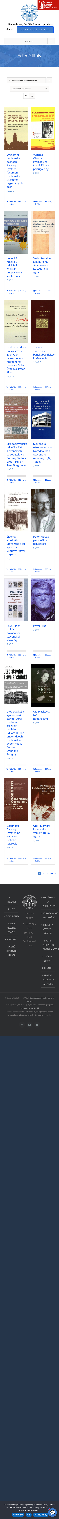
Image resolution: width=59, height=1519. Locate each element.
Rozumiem (18, 1515)
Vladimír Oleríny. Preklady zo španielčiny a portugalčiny (41, 162)
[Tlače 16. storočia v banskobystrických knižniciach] (43, 321)
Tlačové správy (47, 958)
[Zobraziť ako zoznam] (32, 96)
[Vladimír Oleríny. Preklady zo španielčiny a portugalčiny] (43, 128)
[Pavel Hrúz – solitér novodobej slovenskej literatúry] (16, 600)
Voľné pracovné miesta (11, 951)
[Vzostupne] (49, 80)
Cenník (48, 968)
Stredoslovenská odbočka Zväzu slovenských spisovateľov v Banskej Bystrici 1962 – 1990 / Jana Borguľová (17, 454)
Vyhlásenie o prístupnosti (48, 901)
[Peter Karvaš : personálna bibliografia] (43, 510)
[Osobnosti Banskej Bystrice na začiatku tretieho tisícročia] (16, 799)
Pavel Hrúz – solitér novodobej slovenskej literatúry (14, 633)
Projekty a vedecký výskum (48, 929)
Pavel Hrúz (39, 625)
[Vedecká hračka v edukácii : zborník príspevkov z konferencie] (16, 232)
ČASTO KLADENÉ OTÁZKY (11, 927)
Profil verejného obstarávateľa (48, 945)
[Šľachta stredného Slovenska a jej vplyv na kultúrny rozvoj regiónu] (16, 510)
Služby (11, 909)
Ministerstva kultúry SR (29, 1008)
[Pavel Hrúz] (43, 600)
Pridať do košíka (12, 202)
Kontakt (11, 939)
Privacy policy (41, 1515)
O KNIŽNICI (11, 899)
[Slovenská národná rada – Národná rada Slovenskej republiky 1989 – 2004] (43, 417)
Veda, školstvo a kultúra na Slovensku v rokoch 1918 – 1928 (42, 265)
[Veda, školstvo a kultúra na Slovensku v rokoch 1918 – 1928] (43, 232)
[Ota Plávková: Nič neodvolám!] (43, 685)
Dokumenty (11, 916)
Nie (28, 1515)
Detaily (23, 201)
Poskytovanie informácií (48, 915)
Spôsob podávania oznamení (48, 979)
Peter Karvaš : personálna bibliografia (41, 540)
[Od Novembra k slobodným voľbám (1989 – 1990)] (43, 799)
